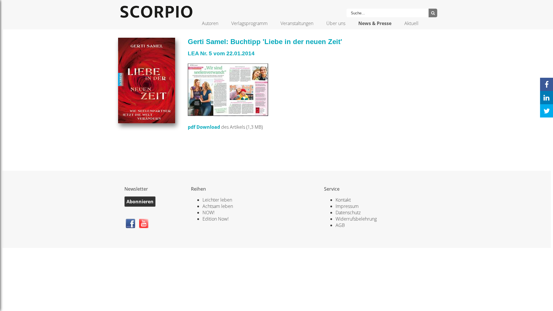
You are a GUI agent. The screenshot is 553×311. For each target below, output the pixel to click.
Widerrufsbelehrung (356, 219)
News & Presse (374, 23)
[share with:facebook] (546, 84)
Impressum (347, 206)
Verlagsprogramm (249, 23)
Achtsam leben (217, 206)
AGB (340, 225)
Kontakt (343, 200)
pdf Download (204, 127)
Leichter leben (217, 200)
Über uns (335, 23)
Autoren (210, 23)
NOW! (208, 212)
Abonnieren (140, 201)
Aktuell (411, 23)
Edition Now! (215, 219)
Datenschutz (348, 212)
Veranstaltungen (297, 23)
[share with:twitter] (546, 110)
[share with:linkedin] (546, 97)
